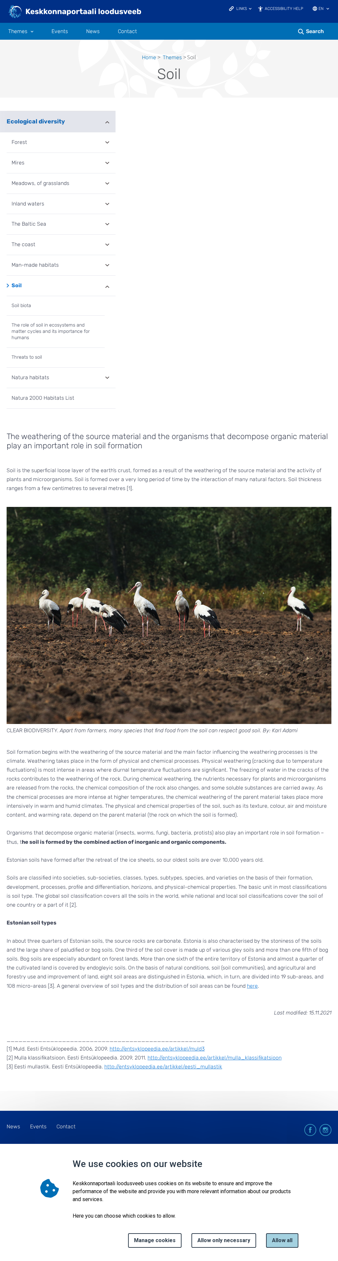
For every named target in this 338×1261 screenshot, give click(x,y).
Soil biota (21, 305)
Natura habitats (30, 377)
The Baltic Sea (29, 224)
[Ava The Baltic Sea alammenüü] (107, 224)
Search (315, 31)
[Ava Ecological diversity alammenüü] (107, 121)
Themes (17, 31)
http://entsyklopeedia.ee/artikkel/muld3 (157, 1049)
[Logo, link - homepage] (75, 12)
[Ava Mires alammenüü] (107, 163)
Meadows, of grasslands (40, 183)
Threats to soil (27, 357)
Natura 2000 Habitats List (43, 398)
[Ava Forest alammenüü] (107, 143)
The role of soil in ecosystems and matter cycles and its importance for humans (51, 331)
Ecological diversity (36, 121)
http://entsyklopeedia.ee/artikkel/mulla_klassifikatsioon (215, 1058)
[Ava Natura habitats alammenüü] (107, 378)
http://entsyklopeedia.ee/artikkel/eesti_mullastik (163, 1066)
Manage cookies (155, 1240)
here (252, 986)
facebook (310, 1130)
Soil (17, 285)
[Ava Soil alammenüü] (107, 286)
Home (149, 57)
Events (59, 31)
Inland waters (28, 204)
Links (241, 8)
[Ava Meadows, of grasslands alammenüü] (107, 184)
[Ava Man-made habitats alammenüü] (107, 265)
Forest (19, 142)
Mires (18, 162)
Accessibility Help (284, 8)
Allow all (282, 1240)
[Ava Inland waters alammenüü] (107, 204)
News (93, 31)
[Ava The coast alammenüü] (107, 245)
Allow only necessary (223, 1240)
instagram (325, 1130)
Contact (127, 31)
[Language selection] (327, 9)
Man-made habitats (35, 265)
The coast (23, 244)
